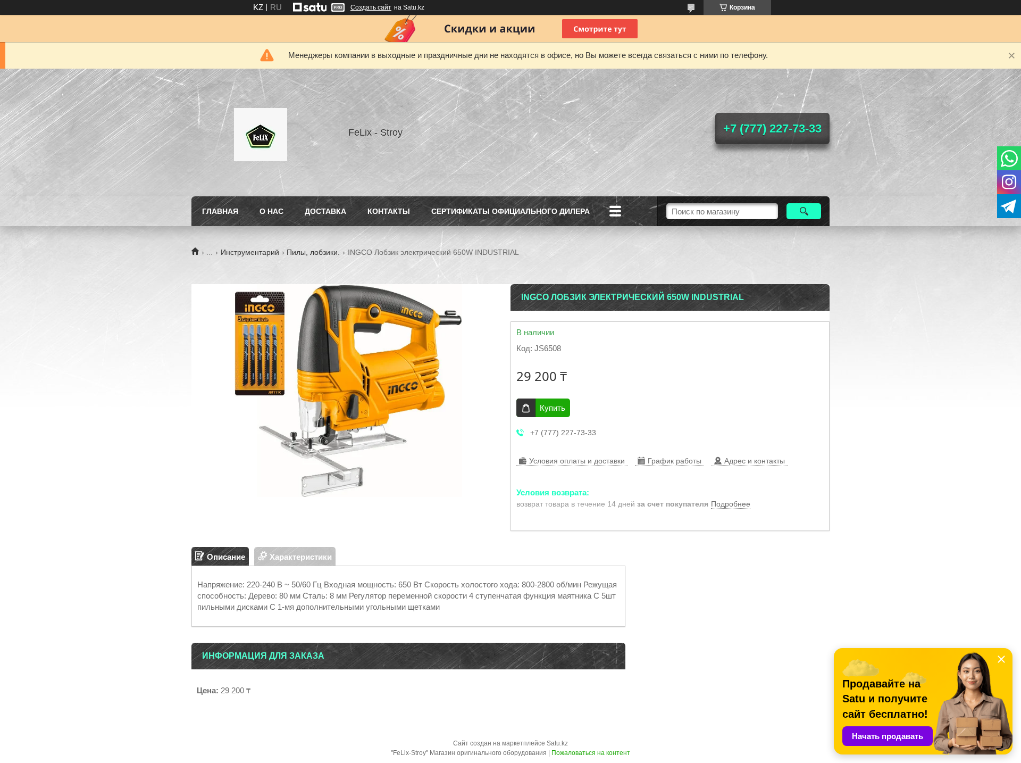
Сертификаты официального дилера (510, 211)
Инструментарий (250, 252)
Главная (220, 211)
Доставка (325, 211)
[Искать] (803, 211)
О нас (271, 211)
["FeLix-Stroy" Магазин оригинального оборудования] (260, 132)
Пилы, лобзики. (313, 252)
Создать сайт (370, 7)
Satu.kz (557, 743)
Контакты (388, 211)
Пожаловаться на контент (590, 753)
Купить (552, 407)
